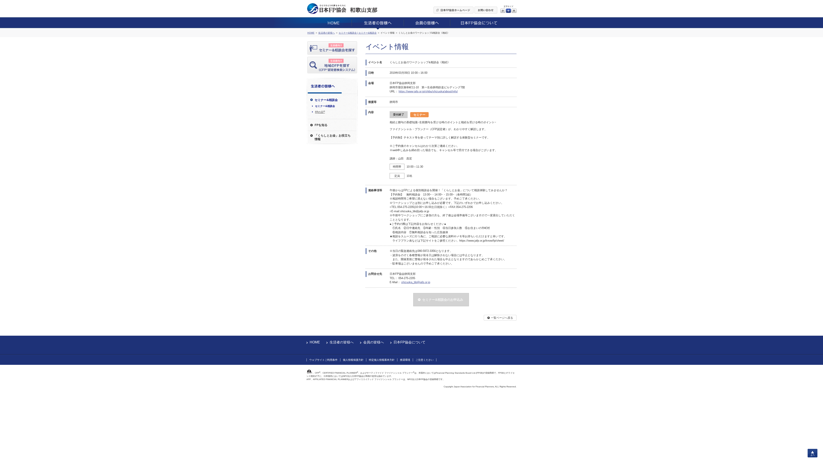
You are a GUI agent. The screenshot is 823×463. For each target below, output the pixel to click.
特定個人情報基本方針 (382, 359)
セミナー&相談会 (325, 106)
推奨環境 (405, 359)
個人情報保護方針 (353, 359)
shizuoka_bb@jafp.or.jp (415, 282)
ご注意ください (425, 359)
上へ (812, 453)
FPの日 (320, 112)
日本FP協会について (409, 342)
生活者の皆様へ (342, 342)
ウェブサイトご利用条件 (323, 359)
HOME (315, 342)
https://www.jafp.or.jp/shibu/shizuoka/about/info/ (428, 91)
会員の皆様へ (373, 342)
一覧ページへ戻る (502, 317)
